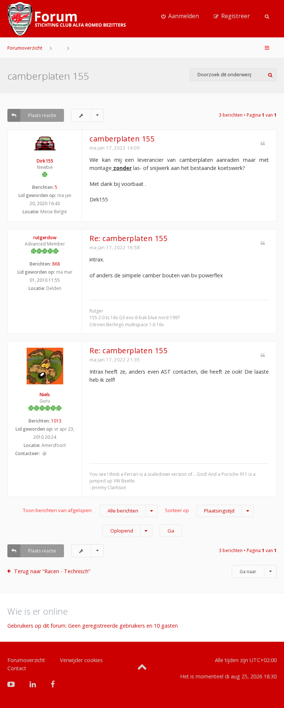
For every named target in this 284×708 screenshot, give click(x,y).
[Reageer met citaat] (263, 143)
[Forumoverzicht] (66, 18)
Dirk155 (45, 161)
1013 (56, 421)
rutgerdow (45, 237)
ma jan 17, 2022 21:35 (114, 359)
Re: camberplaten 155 (128, 238)
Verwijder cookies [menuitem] (81, 660)
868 (56, 264)
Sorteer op (199, 510)
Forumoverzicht (24, 47)
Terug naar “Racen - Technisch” (52, 571)
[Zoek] (270, 74)
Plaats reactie (42, 115)
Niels (45, 394)
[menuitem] (180, 16)
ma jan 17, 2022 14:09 (114, 147)
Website (44, 454)
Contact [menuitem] (16, 668)
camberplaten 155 (48, 76)
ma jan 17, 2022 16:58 (114, 247)
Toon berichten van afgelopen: (80, 510)
